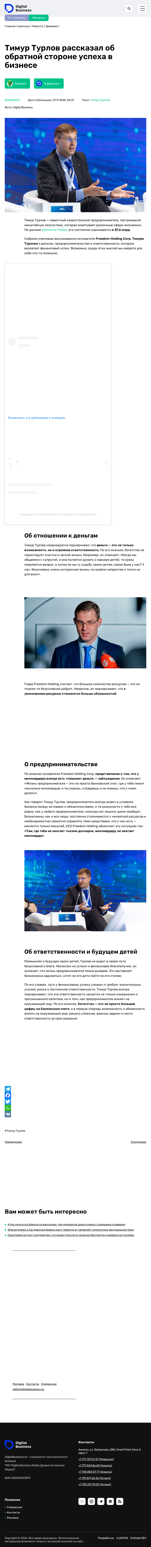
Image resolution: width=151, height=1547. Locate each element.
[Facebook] (75, 1095)
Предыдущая (13, 1142)
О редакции (49, 1384)
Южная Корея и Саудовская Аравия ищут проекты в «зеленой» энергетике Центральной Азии (71, 1229)
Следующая (138, 1142)
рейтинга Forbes (54, 230)
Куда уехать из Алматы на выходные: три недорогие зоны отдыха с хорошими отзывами (66, 1224)
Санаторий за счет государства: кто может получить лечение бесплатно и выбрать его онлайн (71, 1235)
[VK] (75, 1114)
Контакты (32, 1384)
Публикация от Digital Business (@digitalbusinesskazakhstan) (58, 514)
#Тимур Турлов (15, 1130)
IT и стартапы (17, 17)
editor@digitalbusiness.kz (28, 1389)
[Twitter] (75, 1101)
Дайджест (52, 26)
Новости (37, 26)
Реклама (18, 1384)
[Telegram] (75, 1089)
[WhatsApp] (75, 1108)
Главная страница (17, 26)
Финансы (38, 17)
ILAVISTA (122, 1538)
